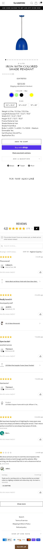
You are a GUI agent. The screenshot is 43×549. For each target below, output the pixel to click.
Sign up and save (21, 534)
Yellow (31, 95)
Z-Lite (21, 63)
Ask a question (21, 159)
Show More (3, 428)
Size (21, 101)
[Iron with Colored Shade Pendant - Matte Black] (9, 212)
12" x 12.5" (23, 105)
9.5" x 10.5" (10, 105)
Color (21, 91)
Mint (16, 95)
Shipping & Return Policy (21, 524)
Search (21, 517)
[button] (32, 228)
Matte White (26, 95)
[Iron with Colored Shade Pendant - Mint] (7, 212)
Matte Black (21, 95)
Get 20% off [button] (21, 547)
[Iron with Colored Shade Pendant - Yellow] (14, 212)
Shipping (13, 86)
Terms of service (21, 520)
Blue (11, 95)
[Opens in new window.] (3, 434)
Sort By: (26, 251)
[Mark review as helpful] (40, 272)
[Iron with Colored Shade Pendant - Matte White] (11, 212)
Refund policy (21, 527)
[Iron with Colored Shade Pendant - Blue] (4, 212)
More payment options (21, 153)
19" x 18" (34, 105)
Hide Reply (4, 475)
